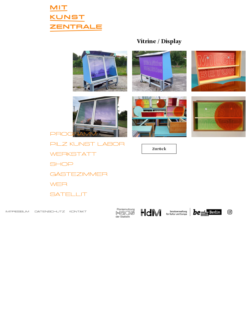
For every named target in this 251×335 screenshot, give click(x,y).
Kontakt (78, 211)
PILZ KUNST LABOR (87, 144)
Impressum (17, 211)
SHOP (61, 164)
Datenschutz (50, 211)
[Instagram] (230, 212)
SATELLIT (68, 194)
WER (58, 184)
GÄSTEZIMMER (78, 174)
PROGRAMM (73, 134)
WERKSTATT (73, 154)
